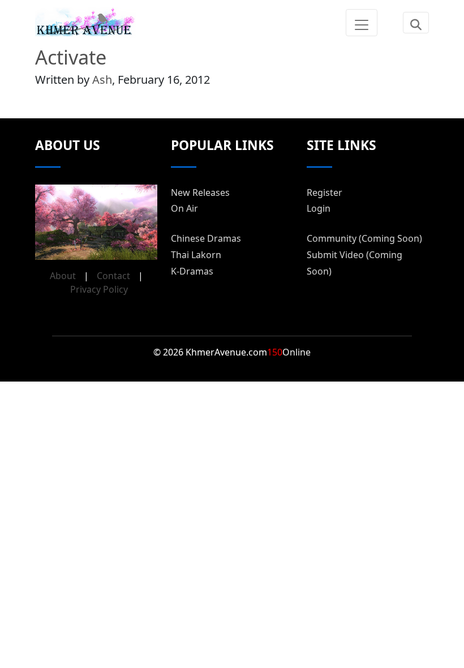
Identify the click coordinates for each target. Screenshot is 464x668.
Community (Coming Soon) (364, 238)
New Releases (200, 192)
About (63, 275)
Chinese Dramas (206, 238)
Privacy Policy (99, 289)
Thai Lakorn (196, 255)
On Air (184, 208)
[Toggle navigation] (361, 22)
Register (324, 192)
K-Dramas (192, 271)
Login (318, 208)
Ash (102, 79)
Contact (113, 275)
